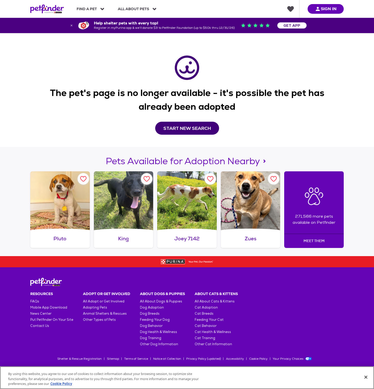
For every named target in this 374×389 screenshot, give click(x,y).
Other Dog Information (159, 344)
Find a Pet (87, 9)
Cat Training (205, 338)
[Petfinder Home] (47, 9)
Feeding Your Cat (209, 319)
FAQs (34, 301)
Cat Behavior (206, 326)
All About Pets (133, 9)
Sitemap (113, 359)
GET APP (291, 25)
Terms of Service (136, 359)
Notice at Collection (167, 359)
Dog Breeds (150, 313)
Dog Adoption (152, 307)
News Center (40, 313)
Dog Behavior (151, 326)
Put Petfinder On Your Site (51, 319)
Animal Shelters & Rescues (105, 313)
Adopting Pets (95, 307)
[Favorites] (290, 9)
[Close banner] (71, 25)
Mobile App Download (48, 307)
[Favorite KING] (146, 178)
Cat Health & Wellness (213, 332)
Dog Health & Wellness (158, 332)
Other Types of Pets (99, 319)
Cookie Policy (258, 359)
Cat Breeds (204, 313)
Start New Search (187, 128)
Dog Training (150, 338)
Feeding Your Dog (155, 319)
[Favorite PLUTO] (83, 178)
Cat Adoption (206, 307)
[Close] (365, 377)
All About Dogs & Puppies (161, 301)
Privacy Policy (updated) (203, 359)
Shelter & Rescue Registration (79, 359)
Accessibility (235, 359)
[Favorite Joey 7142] (210, 178)
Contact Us (39, 326)
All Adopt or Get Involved (103, 301)
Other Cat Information (213, 344)
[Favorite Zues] (273, 178)
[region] (187, 377)
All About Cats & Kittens (215, 301)
